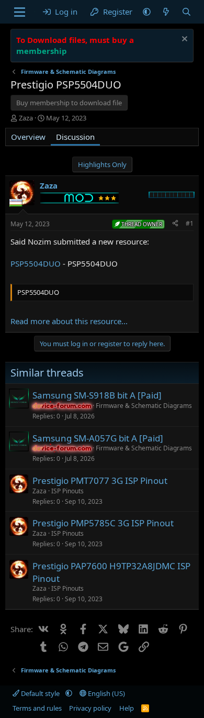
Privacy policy (90, 708)
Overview (28, 136)
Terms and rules (37, 708)
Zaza (26, 118)
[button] (147, 11)
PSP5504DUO (35, 263)
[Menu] (19, 12)
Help (126, 708)
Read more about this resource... (69, 321)
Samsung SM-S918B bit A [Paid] (97, 395)
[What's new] (166, 11)
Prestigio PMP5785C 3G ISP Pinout (103, 523)
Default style (40, 693)
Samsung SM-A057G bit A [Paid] (97, 438)
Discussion (75, 136)
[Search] (186, 11)
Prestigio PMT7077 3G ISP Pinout (99, 480)
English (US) (105, 693)
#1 (190, 223)
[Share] (175, 224)
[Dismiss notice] (183, 40)
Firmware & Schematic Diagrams (144, 405)
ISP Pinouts (67, 491)
